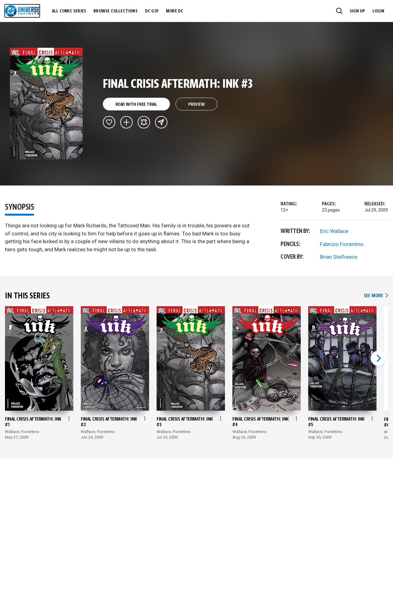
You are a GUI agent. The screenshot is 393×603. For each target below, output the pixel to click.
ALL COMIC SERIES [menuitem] (69, 11)
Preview (196, 104)
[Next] (378, 358)
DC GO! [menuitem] (151, 11)
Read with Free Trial (136, 104)
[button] (339, 11)
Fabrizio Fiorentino (341, 244)
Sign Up (357, 11)
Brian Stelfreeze (338, 257)
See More (376, 296)
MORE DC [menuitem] (174, 11)
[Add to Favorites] (109, 122)
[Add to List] (126, 122)
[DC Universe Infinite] (22, 11)
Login (378, 11)
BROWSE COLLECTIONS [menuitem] (116, 11)
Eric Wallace (334, 231)
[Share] (161, 122)
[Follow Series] (144, 122)
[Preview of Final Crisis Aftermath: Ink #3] (46, 103)
